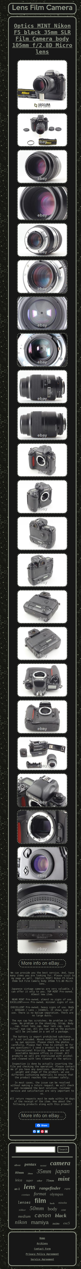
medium (24, 1216)
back (52, 1203)
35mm (44, 1171)
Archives (42, 1243)
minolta (62, 1202)
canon (42, 1215)
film (40, 1200)
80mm (19, 1172)
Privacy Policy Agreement (42, 1254)
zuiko (55, 1224)
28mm (30, 1173)
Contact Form (42, 1248)
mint (64, 1178)
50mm (37, 1208)
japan (62, 1170)
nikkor (22, 1209)
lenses (24, 1202)
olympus (56, 1194)
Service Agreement (42, 1259)
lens (29, 1187)
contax (26, 1194)
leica (18, 1180)
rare (67, 1189)
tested (43, 1165)
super (29, 1180)
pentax (30, 1164)
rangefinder (50, 1188)
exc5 (66, 1223)
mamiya (40, 1222)
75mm (50, 1180)
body (52, 1208)
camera (60, 1163)
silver (17, 1165)
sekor (39, 1180)
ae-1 (17, 1189)
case (63, 1209)
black (60, 1215)
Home (42, 1238)
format (40, 1193)
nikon (21, 1222)
